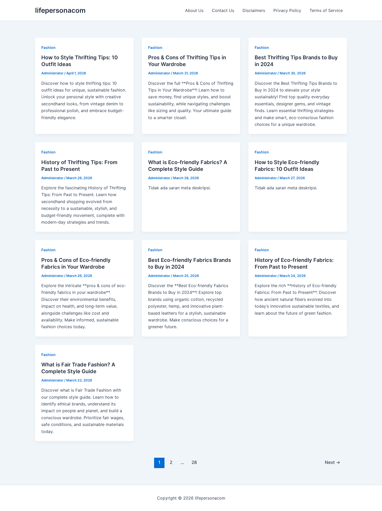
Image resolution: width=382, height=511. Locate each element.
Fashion (48, 47)
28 (194, 462)
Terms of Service (326, 10)
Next (332, 462)
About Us (194, 10)
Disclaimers (253, 10)
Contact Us (223, 10)
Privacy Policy (287, 10)
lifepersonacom (60, 10)
